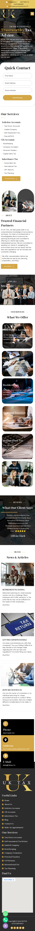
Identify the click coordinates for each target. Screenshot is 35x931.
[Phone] (5, 919)
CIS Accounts (7, 139)
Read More (8, 342)
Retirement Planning (14, 590)
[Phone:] (5, 723)
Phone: (7, 730)
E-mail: (7, 762)
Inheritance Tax (10, 159)
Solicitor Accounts (11, 122)
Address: (8, 746)
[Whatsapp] (5, 913)
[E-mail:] (5, 756)
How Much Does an (12, 690)
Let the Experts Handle (15, 640)
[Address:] (5, 739)
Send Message (17, 97)
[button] (32, 13)
